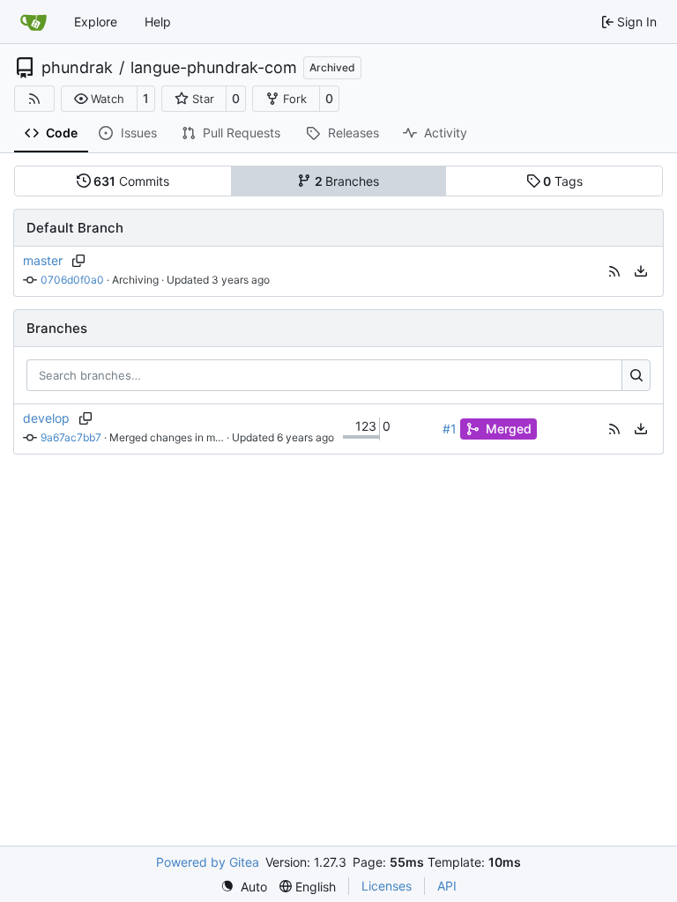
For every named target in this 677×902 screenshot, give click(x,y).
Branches (347, 181)
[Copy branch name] (78, 261)
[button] (99, 98)
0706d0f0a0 (72, 279)
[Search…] (636, 375)
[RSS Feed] (34, 98)
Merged (509, 428)
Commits (131, 181)
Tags (563, 181)
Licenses (386, 885)
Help (158, 21)
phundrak (77, 68)
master (43, 260)
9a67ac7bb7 (71, 437)
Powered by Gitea (207, 861)
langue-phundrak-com (213, 68)
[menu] (641, 271)
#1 (450, 428)
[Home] (33, 22)
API (447, 885)
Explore (95, 21)
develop (46, 417)
